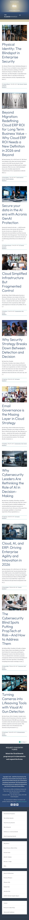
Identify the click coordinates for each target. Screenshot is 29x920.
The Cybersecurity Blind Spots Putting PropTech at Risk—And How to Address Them (13, 629)
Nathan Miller (6, 666)
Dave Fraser (5, 732)
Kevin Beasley (6, 177)
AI (19, 245)
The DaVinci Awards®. (21, 801)
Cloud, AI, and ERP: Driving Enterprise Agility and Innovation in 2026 (13, 554)
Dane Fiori (5, 379)
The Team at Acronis (7, 245)
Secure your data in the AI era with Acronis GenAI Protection (14, 214)
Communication (18, 311)
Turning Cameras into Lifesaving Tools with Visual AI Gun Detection (14, 703)
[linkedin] (12, 805)
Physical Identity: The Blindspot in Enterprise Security (11, 53)
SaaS (18, 84)
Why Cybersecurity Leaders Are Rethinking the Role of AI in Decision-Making (13, 483)
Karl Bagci (5, 311)
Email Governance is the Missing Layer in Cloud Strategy (13, 414)
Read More (4, 87)
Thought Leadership (9, 178)
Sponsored (4, 246)
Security (21, 84)
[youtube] (17, 805)
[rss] (14, 805)
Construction (20, 666)
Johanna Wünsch (6, 84)
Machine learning (21, 732)
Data (23, 311)
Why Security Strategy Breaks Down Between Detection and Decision (14, 348)
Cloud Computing (19, 177)
